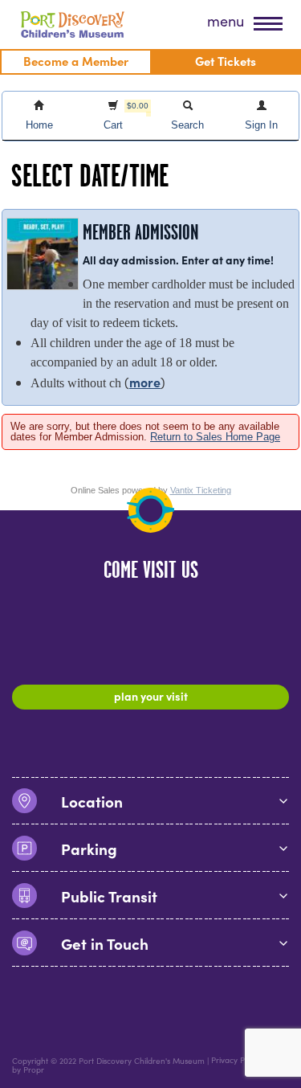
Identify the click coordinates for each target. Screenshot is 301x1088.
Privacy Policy (236, 1060)
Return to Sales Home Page (215, 437)
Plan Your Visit (151, 696)
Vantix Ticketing (200, 490)
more (145, 382)
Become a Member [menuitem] (75, 60)
